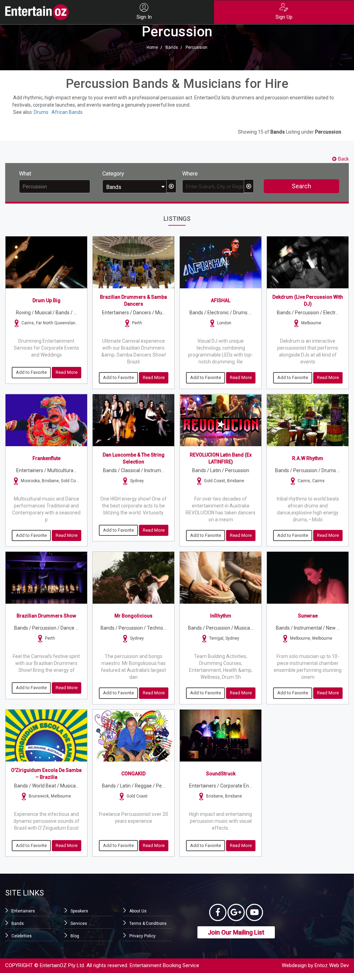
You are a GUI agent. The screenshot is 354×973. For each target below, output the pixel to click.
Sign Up (284, 17)
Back (343, 159)
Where (190, 173)
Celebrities (21, 936)
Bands (172, 47)
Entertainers (23, 911)
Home (152, 47)
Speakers (79, 911)
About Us (138, 911)
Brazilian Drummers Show (46, 616)
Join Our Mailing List (236, 932)
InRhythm (220, 616)
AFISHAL (220, 300)
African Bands (67, 112)
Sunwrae (308, 616)
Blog (75, 936)
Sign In (144, 17)
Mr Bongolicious (133, 616)
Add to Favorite (31, 372)
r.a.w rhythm (307, 458)
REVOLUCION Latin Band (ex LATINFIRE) (221, 458)
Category (113, 173)
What (25, 173)
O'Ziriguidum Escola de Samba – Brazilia (46, 773)
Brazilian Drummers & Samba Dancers (133, 300)
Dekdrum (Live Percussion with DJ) (307, 300)
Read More (66, 372)
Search (301, 186)
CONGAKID (133, 773)
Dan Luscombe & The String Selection (134, 458)
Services (79, 923)
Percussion (196, 47)
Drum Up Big (46, 300)
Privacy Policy (142, 936)
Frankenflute (46, 458)
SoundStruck (220, 773)
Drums (41, 112)
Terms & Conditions (148, 923)
